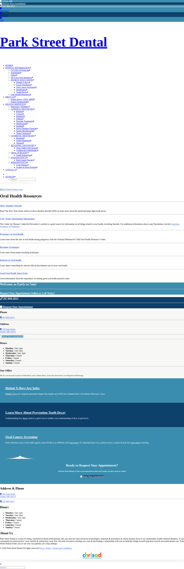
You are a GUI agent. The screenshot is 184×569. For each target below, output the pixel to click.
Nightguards (21, 124)
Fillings (19, 119)
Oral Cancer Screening (26, 87)
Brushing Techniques (9, 247)
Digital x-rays (11, 394)
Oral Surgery (19, 153)
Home (8, 65)
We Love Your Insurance (21, 77)
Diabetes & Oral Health (10, 260)
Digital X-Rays (22, 82)
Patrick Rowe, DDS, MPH (22, 99)
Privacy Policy (45, 548)
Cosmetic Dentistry (22, 136)
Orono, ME (7, 1)
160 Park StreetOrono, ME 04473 (8, 330)
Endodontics (19, 157)
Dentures (20, 116)
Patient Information (17, 68)
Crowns (19, 114)
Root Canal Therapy (25, 160)
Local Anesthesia (23, 85)
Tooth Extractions (23, 155)
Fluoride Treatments (24, 121)
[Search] (12, 567)
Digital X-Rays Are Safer (22, 388)
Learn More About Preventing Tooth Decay (35, 412)
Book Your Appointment (12, 336)
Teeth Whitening (23, 140)
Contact (10, 170)
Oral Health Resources (20, 94)
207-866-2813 (8, 6)
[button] (10, 177)
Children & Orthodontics (26, 150)
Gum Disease (22, 165)
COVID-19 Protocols (20, 70)
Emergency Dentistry (20, 107)
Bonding (20, 138)
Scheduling (15, 73)
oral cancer (74, 443)
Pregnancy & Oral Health (11, 234)
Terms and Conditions (62, 548)
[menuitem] (94, 65)
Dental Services (15, 104)
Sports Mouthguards (24, 131)
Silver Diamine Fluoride (26, 128)
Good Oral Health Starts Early (14, 273)
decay (25, 418)
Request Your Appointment (13, 3)
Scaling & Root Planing (26, 167)
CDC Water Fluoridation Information (17, 219)
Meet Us (10, 97)
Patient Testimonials (19, 102)
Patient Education (22, 80)
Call (2, 20)
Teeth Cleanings (23, 133)
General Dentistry (22, 109)
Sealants (19, 126)
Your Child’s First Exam (26, 148)
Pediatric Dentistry (23, 145)
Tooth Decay (21, 92)
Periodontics (19, 162)
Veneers (19, 143)
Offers (13, 75)
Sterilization (21, 90)
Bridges (19, 111)
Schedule (4, 16)
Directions (4, 11)
